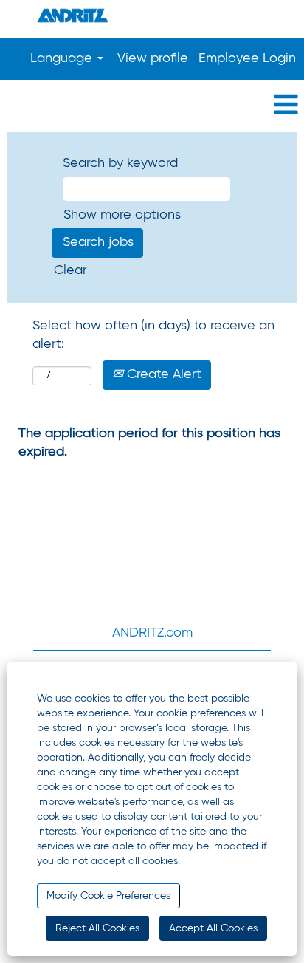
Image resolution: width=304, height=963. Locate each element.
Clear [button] (70, 270)
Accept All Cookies (213, 928)
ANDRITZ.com (152, 633)
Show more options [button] (122, 215)
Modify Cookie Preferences (108, 896)
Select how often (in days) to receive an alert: (153, 335)
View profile (152, 58)
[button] (152, 105)
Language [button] (63, 58)
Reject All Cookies (97, 928)
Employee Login (247, 58)
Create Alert (162, 374)
